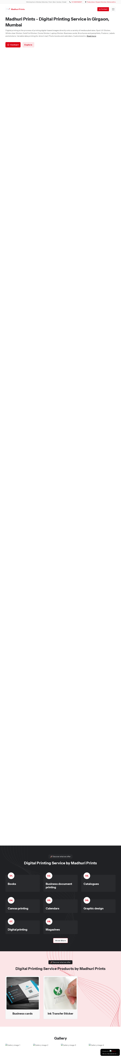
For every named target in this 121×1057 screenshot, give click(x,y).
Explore (28, 45)
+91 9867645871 (76, 2)
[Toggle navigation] (113, 9)
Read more (91, 36)
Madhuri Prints (18, 9)
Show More (60, 940)
